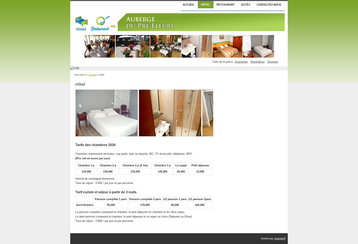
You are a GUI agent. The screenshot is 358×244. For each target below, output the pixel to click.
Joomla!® (280, 238)
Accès (245, 4)
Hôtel (205, 4)
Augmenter (241, 61)
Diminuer (272, 61)
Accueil (189, 4)
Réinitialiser (258, 61)
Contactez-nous (269, 4)
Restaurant (225, 4)
